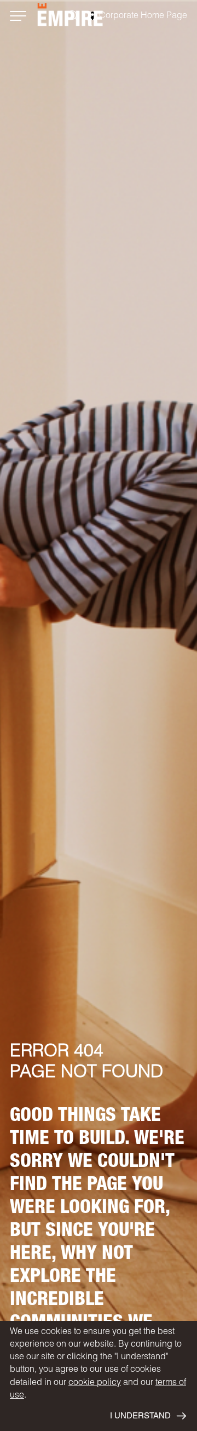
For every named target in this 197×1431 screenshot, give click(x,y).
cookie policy (94, 1383)
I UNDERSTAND (140, 1416)
